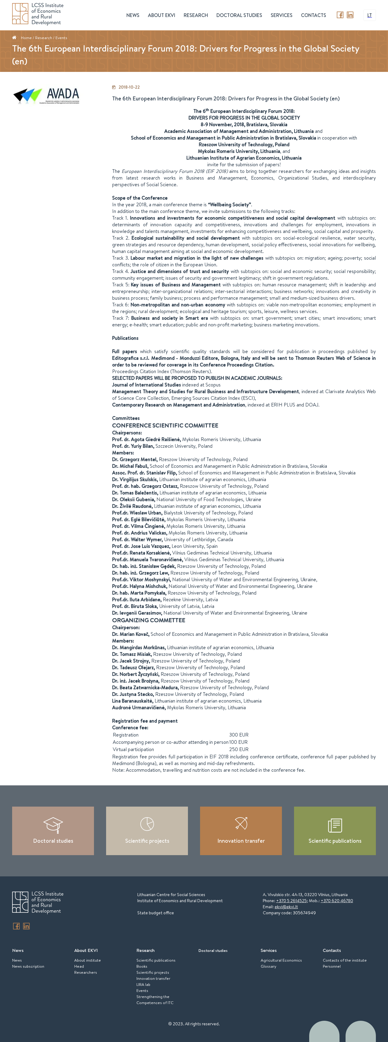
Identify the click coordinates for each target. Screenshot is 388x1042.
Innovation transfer (241, 841)
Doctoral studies (239, 15)
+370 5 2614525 (291, 901)
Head (79, 966)
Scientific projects (147, 841)
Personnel (332, 966)
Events (61, 37)
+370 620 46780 (337, 901)
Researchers (85, 972)
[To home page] (37, 904)
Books (141, 966)
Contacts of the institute (345, 960)
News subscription (28, 966)
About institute (87, 960)
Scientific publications (335, 841)
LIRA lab (143, 984)
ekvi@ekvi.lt (286, 907)
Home (26, 37)
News (17, 960)
